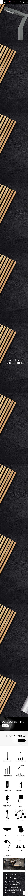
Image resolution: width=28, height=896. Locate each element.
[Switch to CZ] (17, 1)
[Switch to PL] (8, 1)
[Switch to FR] (20, 1)
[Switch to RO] (14, 1)
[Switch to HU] (16, 1)
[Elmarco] (24, 2)
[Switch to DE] (13, 1)
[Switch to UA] (19, 1)
